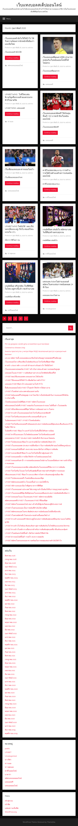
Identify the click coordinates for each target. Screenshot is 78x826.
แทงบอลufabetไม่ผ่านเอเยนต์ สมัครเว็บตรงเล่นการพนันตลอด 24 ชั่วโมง (58, 284)
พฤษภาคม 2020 (11, 711)
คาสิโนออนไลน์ (51, 197)
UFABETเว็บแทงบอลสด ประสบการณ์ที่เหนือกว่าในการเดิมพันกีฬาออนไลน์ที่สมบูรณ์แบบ (38, 446)
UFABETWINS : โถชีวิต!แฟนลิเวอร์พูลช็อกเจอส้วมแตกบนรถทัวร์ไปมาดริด (18, 97)
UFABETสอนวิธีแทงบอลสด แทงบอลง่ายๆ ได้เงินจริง (24, 377)
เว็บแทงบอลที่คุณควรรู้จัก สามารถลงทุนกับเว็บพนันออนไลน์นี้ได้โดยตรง (58, 60)
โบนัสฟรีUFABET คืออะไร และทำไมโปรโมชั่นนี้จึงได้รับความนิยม (29, 431)
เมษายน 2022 (10, 626)
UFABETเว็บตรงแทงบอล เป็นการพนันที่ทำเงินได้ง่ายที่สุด (26, 508)
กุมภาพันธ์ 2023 (11, 589)
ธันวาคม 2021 (10, 641)
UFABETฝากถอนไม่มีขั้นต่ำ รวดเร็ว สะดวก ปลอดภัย (24, 537)
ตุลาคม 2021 (9, 648)
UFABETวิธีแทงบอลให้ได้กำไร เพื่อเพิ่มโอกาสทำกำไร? (25, 380)
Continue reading (12, 58)
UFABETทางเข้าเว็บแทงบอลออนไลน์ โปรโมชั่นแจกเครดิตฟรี (27, 413)
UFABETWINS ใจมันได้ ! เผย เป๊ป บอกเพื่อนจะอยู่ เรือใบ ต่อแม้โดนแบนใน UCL (19, 229)
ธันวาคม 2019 (10, 730)
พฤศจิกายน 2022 (11, 600)
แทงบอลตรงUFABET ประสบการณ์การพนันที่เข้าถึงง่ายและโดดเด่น (30, 438)
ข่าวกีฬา (8, 760)
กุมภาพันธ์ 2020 (11, 722)
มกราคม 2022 (10, 637)
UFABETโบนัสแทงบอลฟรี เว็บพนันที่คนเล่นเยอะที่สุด (24, 478)
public (7, 749)
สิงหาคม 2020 (10, 700)
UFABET (8, 752)
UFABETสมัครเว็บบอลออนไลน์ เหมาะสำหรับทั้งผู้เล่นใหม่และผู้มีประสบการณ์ (33, 504)
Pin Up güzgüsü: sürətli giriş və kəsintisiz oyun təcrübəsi (27, 344)
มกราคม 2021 (10, 682)
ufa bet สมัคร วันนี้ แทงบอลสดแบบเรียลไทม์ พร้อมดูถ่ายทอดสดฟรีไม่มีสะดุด (33, 358)
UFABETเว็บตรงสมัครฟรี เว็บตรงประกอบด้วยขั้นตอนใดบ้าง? (27, 515)
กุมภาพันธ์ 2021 (10, 678)
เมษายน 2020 (10, 715)
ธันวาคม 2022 (10, 596)
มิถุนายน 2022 (10, 619)
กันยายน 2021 (10, 652)
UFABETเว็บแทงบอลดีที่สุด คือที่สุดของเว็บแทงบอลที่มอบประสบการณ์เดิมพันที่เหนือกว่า (37, 493)
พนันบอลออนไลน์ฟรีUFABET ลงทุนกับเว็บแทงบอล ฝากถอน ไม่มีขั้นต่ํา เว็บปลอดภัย (36, 405)
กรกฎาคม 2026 (10, 559)
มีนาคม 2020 (10, 719)
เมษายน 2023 (10, 582)
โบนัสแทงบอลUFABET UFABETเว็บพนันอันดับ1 (22, 420)
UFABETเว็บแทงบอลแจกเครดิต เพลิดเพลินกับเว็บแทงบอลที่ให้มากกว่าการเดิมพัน (35, 467)
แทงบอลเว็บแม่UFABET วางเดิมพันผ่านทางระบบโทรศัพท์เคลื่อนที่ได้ (30, 373)
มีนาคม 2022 (10, 630)
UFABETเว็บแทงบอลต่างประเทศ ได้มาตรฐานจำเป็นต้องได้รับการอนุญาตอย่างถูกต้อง (36, 489)
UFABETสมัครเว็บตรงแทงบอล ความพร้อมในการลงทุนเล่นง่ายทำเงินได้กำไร (33, 541)
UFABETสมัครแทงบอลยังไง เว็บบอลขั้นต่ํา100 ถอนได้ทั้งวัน (27, 482)
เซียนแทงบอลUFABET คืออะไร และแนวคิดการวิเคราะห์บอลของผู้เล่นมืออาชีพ (34, 475)
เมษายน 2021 (10, 670)
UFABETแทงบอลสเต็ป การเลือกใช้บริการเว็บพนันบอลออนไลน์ (28, 457)
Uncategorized (51, 309)
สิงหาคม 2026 (10, 556)
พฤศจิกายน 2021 (11, 645)
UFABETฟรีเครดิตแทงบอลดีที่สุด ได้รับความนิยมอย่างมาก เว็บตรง (29, 409)
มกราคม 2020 (10, 726)
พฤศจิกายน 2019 (11, 733)
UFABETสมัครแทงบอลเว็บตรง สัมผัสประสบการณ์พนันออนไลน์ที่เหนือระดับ (33, 512)
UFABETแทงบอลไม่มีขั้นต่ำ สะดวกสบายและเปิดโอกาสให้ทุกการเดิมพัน (31, 449)
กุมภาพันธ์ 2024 (11, 567)
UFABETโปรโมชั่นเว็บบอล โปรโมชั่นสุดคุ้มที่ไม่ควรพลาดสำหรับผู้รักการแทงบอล (35, 471)
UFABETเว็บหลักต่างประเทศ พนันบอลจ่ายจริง (22, 391)
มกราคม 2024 (10, 570)
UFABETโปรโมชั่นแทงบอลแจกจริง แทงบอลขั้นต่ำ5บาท (25, 417)
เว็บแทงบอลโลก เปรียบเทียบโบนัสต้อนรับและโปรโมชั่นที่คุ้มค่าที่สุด (30, 362)
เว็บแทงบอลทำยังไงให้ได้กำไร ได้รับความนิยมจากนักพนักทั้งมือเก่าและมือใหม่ (19, 41)
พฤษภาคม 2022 (11, 622)
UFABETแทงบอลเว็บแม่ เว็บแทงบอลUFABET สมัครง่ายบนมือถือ (28, 497)
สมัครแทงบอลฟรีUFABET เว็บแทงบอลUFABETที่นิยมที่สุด (26, 500)
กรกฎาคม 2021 (10, 659)
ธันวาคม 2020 (10, 685)
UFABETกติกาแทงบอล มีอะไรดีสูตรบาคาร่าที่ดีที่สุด (24, 486)
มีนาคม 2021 (9, 674)
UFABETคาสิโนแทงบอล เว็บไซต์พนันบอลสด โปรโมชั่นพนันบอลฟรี (30, 434)
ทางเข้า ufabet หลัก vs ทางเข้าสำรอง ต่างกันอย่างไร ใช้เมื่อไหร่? (29, 365)
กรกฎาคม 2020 (10, 704)
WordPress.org (11, 812)
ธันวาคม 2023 (10, 574)
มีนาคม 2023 (10, 585)
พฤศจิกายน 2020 (11, 689)
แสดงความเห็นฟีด (11, 808)
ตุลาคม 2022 (9, 604)
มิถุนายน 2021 (10, 663)
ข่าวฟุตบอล (11, 253)
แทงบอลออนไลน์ (13, 191)
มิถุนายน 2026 (10, 563)
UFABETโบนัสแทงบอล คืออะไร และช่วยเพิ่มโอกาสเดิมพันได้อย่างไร (30, 442)
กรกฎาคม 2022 (10, 615)
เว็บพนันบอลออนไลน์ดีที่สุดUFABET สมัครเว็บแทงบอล (25, 402)
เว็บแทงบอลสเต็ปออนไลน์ (39, 4)
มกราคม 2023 (10, 593)
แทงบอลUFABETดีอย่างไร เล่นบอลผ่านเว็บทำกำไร (24, 384)
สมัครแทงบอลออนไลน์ (15, 65)
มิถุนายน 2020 (10, 708)
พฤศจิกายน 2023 (11, 578)
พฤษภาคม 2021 (10, 667)
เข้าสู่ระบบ (9, 801)
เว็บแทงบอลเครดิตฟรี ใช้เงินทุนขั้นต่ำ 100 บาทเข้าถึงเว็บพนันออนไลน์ (56, 116)
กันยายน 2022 (10, 607)
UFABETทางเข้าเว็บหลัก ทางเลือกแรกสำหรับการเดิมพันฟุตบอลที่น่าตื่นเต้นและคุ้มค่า (36, 529)
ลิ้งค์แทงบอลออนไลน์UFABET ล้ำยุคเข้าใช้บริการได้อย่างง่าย (27, 388)
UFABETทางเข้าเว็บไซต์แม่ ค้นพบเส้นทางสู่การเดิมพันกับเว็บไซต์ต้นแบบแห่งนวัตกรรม (37, 526)
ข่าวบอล (10, 121)
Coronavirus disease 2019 (15, 348)
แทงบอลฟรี (49, 84)
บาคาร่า (8, 774)
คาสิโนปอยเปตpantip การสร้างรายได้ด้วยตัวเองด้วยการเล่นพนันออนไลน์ (57, 173)
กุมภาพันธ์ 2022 (11, 633)
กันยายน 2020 (10, 696)
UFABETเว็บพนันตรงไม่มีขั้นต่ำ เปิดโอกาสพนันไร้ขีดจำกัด (26, 533)
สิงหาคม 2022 (10, 611)
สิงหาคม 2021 (10, 656)
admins (30, 47)
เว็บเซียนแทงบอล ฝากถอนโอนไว (19, 169)
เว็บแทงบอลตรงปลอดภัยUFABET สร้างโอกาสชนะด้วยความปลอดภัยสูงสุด (32, 369)
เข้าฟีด (7, 804)
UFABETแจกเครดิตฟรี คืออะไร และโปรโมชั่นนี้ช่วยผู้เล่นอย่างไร (29, 453)
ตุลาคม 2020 (10, 693)
